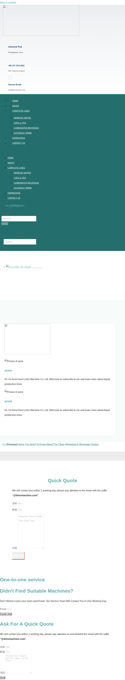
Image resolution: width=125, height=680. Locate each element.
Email (3, 609)
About (15, 106)
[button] (32, 150)
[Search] (5, 223)
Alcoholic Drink (23, 133)
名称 (15, 503)
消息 (15, 548)
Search (5, 213)
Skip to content (8, 2)
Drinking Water (22, 118)
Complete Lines (21, 111)
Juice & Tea (20, 123)
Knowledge (18, 138)
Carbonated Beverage (26, 128)
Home (15, 101)
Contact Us (18, 143)
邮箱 (15, 509)
